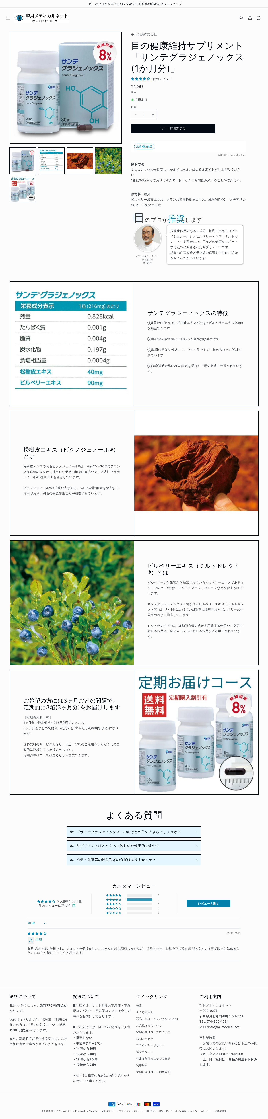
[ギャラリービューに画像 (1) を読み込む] (23, 160)
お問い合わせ (144, 1038)
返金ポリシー (144, 1052)
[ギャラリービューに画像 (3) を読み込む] (80, 160)
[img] (37, 933)
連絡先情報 (221, 1111)
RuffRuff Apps (229, 155)
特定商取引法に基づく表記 (153, 1058)
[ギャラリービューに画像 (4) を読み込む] (108, 160)
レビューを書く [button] (208, 903)
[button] (8, 18)
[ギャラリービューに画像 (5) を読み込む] (23, 189)
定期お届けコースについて (153, 1032)
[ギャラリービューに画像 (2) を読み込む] (51, 160)
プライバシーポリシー (150, 1045)
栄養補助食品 (144, 146)
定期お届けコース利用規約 (153, 1072)
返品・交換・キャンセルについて (157, 1018)
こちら (57, 755)
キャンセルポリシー (200, 1111)
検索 (139, 1005)
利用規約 (142, 1065)
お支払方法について (149, 1025)
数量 (133, 107)
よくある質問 (144, 1012)
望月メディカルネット (62, 1111)
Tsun (243, 155)
